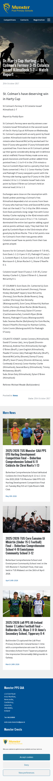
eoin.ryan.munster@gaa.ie (14, 722)
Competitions (10, 20)
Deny (26, 765)
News (15, 395)
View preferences (26, 772)
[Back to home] (18, 8)
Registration (39, 20)
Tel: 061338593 (9, 717)
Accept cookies (26, 757)
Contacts (24, 20)
